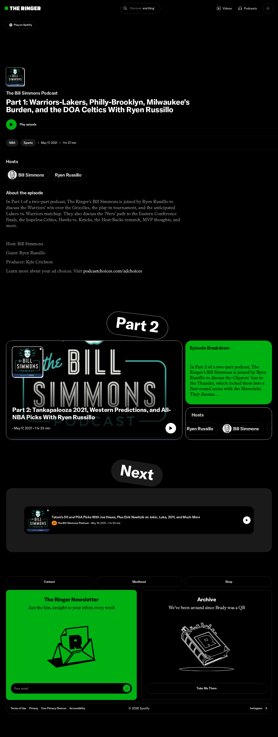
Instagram (256, 708)
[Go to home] (23, 8)
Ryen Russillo (68, 175)
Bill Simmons (31, 175)
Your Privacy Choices (53, 708)
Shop (228, 582)
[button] (141, 8)
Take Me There (206, 688)
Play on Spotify (23, 24)
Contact (49, 582)
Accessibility (77, 708)
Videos (227, 8)
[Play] (11, 124)
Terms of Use (18, 708)
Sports (28, 143)
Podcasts (250, 8)
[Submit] (126, 688)
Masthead (139, 582)
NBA (12, 143)
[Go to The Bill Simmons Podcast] (27, 362)
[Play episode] (170, 428)
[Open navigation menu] (268, 8)
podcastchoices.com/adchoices (112, 271)
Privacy (33, 708)
